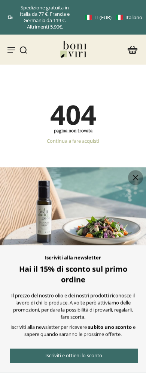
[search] (23, 49)
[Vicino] (135, 177)
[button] (113, 17)
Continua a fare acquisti (73, 141)
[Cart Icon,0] (130, 50)
